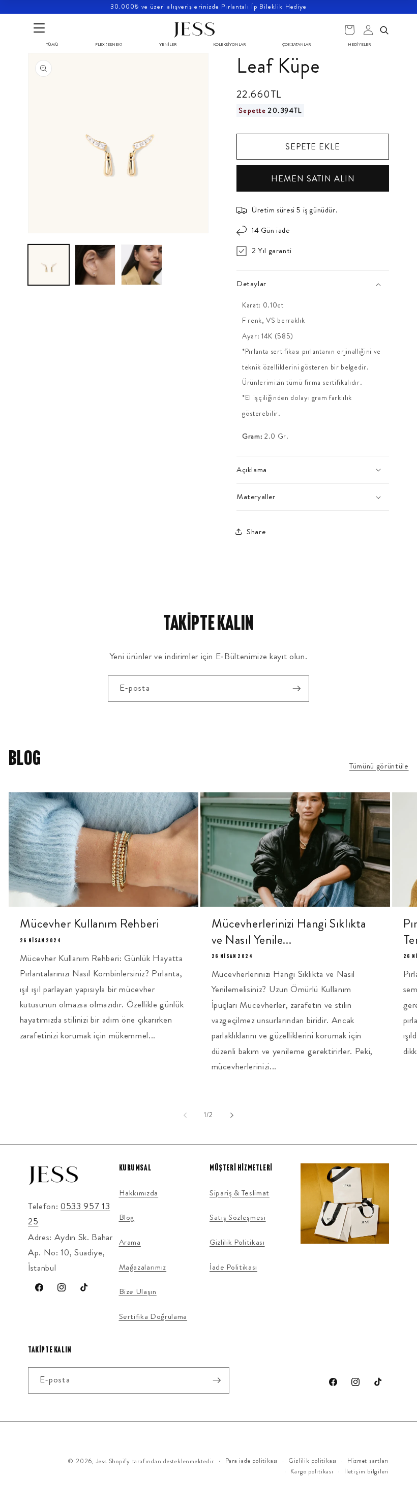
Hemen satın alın (313, 178)
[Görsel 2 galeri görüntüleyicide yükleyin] (95, 265)
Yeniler (167, 44)
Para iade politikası (251, 1460)
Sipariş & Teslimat (240, 1192)
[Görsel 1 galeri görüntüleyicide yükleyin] (48, 265)
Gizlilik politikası (312, 1460)
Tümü (52, 44)
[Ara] (384, 30)
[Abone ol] (296, 688)
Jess (101, 1461)
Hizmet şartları (368, 1460)
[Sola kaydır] (185, 1115)
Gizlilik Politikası (237, 1242)
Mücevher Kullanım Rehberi (89, 924)
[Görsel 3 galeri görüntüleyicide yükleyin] (141, 265)
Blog (127, 1217)
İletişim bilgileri (366, 1471)
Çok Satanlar (296, 44)
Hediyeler (359, 44)
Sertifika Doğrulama (153, 1316)
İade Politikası (233, 1267)
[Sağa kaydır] (232, 1115)
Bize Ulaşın (138, 1291)
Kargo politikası (311, 1471)
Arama (130, 1242)
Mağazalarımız (143, 1267)
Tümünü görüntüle (379, 766)
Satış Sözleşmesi (238, 1217)
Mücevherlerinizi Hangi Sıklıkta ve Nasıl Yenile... (289, 931)
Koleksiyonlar (229, 44)
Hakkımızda (139, 1192)
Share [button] (256, 531)
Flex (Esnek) (108, 44)
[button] (312, 284)
